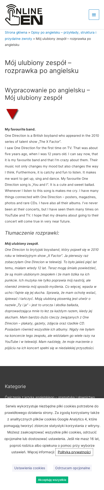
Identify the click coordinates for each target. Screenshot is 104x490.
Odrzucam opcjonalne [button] (72, 468)
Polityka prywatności (74, 452)
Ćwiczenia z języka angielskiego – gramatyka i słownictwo (50, 397)
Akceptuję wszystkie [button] (52, 480)
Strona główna (16, 32)
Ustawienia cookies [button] (29, 468)
